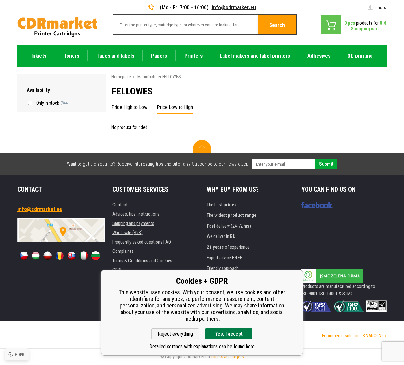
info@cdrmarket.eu (234, 7)
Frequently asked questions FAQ (141, 242)
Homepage (121, 76)
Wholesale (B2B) (127, 232)
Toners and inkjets (227, 357)
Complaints (123, 251)
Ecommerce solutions (342, 335)
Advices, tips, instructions (136, 214)
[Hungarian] (35, 255)
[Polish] (47, 255)
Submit (326, 164)
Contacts (121, 205)
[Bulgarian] (95, 255)
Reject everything (175, 334)
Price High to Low (129, 107)
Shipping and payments (133, 223)
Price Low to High (175, 107)
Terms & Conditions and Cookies (142, 261)
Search (277, 25)
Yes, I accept (229, 334)
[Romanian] (59, 255)
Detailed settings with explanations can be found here (202, 347)
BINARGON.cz (375, 335)
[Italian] (83, 255)
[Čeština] (23, 255)
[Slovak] (71, 255)
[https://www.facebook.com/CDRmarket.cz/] (317, 205)
